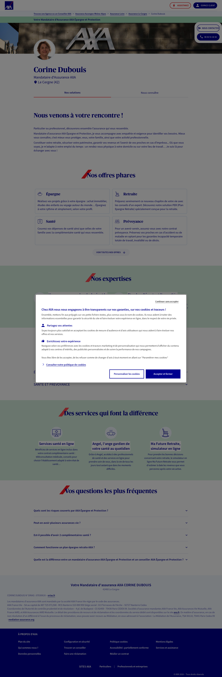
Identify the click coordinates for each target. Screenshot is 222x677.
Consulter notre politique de (66, 364)
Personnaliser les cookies (127, 373)
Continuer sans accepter (167, 301)
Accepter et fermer (163, 373)
